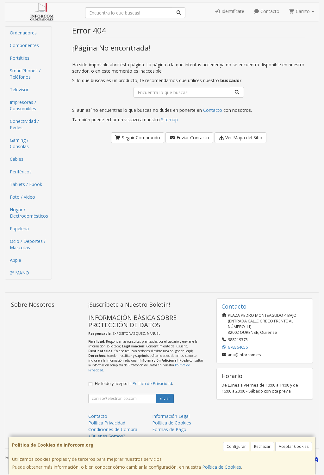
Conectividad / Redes (24, 124)
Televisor (19, 90)
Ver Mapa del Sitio (243, 138)
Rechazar (262, 446)
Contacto (269, 11)
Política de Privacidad (152, 383)
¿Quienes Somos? (106, 436)
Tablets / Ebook (26, 184)
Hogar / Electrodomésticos (29, 213)
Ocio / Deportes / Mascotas (28, 244)
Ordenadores (23, 33)
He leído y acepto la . (134, 383)
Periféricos (21, 172)
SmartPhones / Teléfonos (25, 74)
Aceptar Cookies (293, 446)
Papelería (19, 228)
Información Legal (171, 416)
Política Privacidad (106, 423)
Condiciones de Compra (112, 429)
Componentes (24, 45)
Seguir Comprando (140, 138)
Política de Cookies (221, 467)
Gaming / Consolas (19, 143)
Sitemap (169, 120)
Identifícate (232, 11)
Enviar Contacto (192, 138)
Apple (15, 260)
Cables (16, 159)
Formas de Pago (169, 429)
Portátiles (19, 58)
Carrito (303, 11)
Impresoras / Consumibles (23, 105)
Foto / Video (22, 197)
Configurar (236, 446)
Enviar (164, 398)
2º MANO (19, 273)
